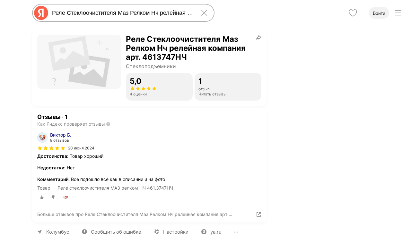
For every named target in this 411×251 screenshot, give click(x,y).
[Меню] (398, 12)
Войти (379, 13)
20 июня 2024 (81, 148)
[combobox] (122, 12)
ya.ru (216, 232)
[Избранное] (353, 13)
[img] (51, 148)
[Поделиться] (258, 37)
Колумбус (57, 232)
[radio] (41, 197)
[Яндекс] (41, 13)
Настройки (175, 232)
